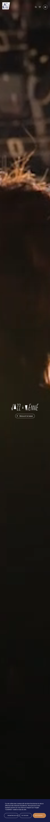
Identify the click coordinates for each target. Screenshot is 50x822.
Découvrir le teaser (26, 416)
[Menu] (45, 7)
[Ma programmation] (40, 7)
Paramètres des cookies (13, 815)
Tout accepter (38, 815)
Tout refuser (24, 815)
